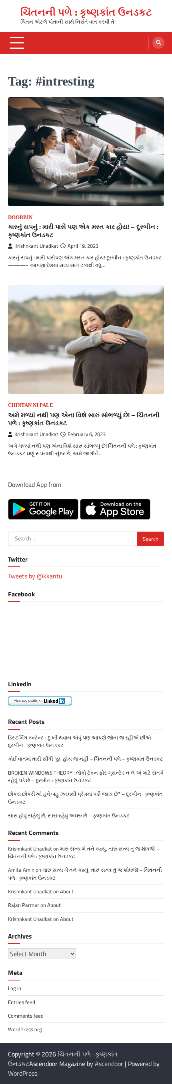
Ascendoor (109, 1063)
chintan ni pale (30, 405)
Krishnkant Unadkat (36, 246)
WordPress (22, 1073)
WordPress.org (25, 1029)
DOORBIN (20, 217)
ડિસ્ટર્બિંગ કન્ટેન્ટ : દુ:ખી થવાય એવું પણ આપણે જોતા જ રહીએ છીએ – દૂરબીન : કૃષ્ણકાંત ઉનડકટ (82, 741)
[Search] (158, 43)
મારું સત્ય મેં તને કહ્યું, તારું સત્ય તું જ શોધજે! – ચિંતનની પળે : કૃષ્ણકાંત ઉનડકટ (84, 852)
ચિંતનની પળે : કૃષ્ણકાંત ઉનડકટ (86, 12)
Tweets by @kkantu (35, 576)
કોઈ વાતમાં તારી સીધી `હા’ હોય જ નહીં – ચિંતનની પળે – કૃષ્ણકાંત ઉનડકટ (85, 759)
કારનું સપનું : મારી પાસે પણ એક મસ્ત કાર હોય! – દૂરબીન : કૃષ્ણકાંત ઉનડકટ (83, 231)
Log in (14, 988)
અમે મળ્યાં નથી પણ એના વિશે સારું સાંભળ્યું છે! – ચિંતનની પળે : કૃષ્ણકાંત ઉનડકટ (84, 419)
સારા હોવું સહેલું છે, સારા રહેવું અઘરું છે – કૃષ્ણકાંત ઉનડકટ (69, 815)
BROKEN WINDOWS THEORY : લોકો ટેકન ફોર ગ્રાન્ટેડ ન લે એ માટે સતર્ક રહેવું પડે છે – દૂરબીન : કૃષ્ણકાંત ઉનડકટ (86, 776)
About (67, 891)
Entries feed (21, 1002)
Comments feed (26, 1016)
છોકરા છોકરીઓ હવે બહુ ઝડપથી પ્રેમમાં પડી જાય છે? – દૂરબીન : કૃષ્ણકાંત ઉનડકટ (85, 797)
